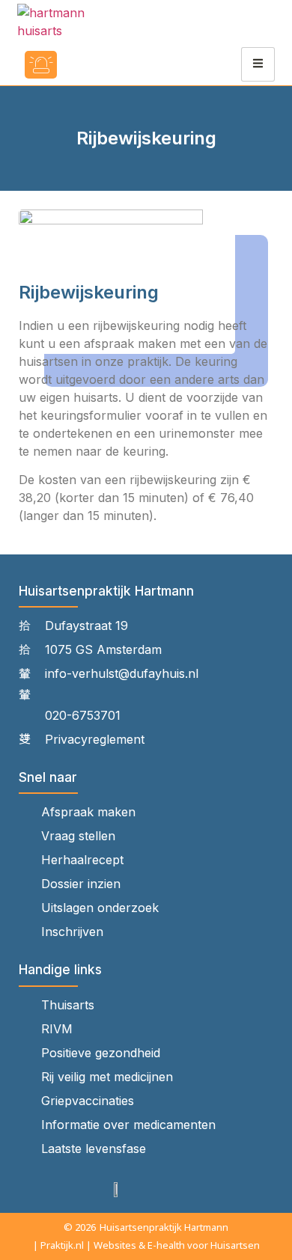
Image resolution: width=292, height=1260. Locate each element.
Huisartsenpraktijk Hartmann (164, 1227)
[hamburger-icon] (258, 64)
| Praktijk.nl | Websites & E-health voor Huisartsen (146, 1245)
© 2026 (80, 1227)
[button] (84, 65)
